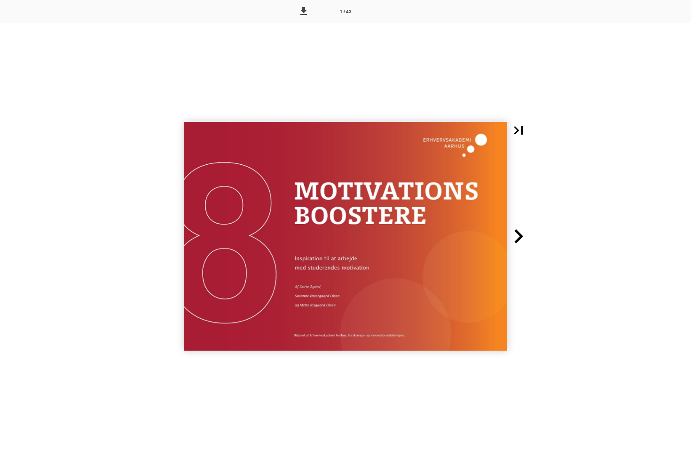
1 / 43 (346, 11)
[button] (303, 11)
